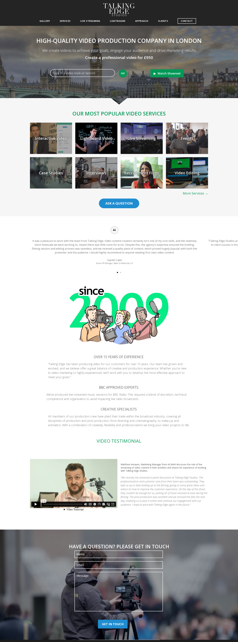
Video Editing (187, 172)
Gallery (45, 20)
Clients (163, 20)
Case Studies (51, 172)
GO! (123, 73)
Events (187, 138)
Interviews (96, 172)
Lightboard (117, 20)
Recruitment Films (141, 172)
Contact (187, 20)
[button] (117, 272)
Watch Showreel (169, 73)
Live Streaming (90, 20)
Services (65, 20)
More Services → (195, 193)
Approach (141, 20)
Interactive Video (51, 138)
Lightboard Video (96, 138)
